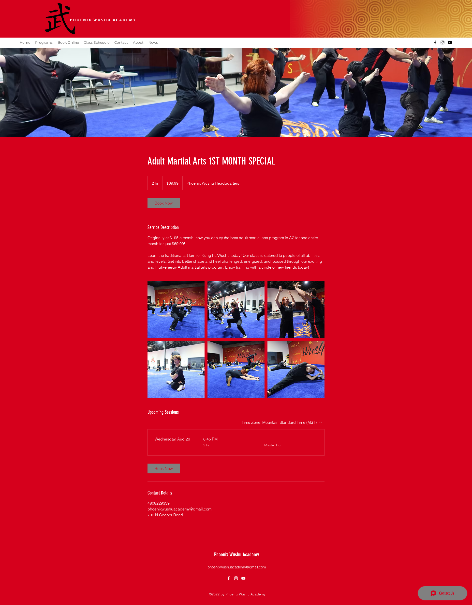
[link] (164, 203)
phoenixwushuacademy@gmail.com (236, 567)
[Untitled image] (176, 309)
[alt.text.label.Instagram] (442, 42)
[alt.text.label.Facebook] (435, 42)
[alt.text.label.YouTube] (449, 42)
